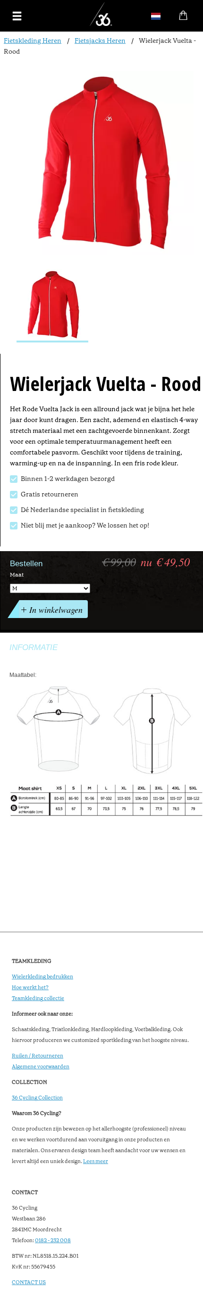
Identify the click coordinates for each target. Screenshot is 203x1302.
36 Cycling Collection (37, 1097)
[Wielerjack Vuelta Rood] (52, 305)
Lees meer (95, 1161)
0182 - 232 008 (53, 1240)
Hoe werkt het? (30, 987)
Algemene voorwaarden (40, 1066)
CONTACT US (29, 1282)
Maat (17, 574)
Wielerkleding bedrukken (42, 976)
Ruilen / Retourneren (37, 1055)
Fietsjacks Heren (100, 40)
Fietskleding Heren (32, 40)
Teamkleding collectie (38, 998)
